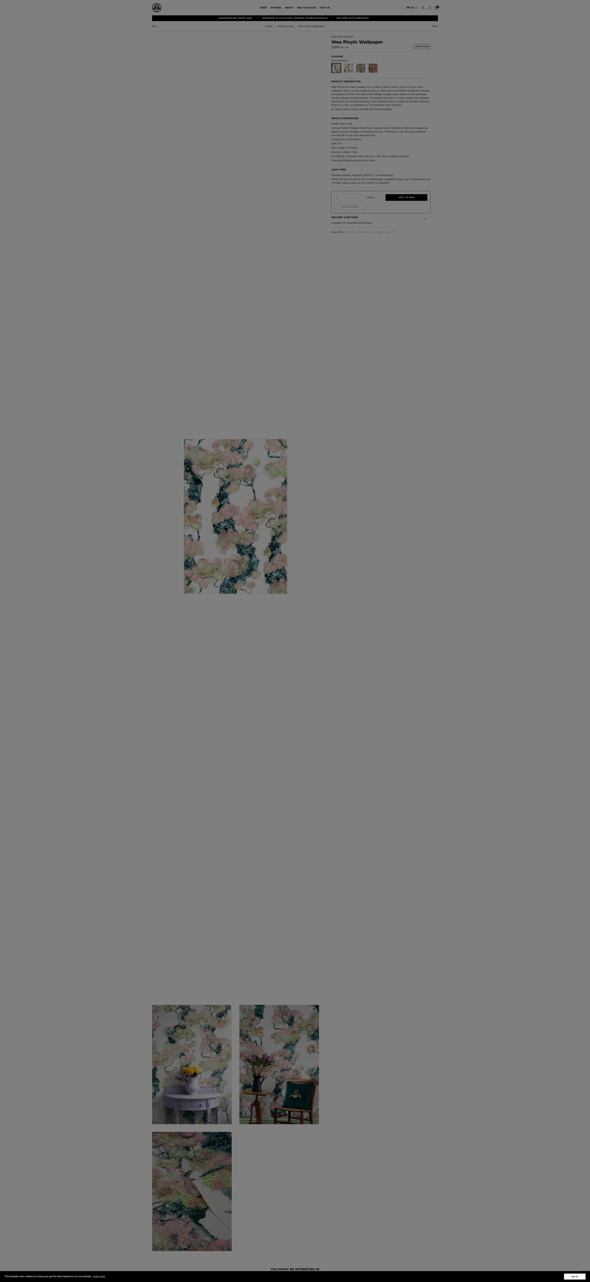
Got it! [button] (575, 1276)
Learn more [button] (99, 1276)
